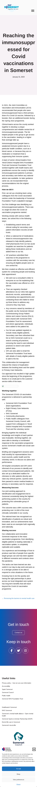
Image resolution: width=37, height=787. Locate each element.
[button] (34, 749)
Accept (18, 769)
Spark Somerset (7, 689)
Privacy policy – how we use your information (16, 683)
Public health (6, 695)
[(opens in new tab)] (18, 738)
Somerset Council (8, 692)
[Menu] (32, 10)
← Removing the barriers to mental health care (18, 598)
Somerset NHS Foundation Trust (12, 699)
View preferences (18, 779)
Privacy (19, 784)
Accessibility (6, 686)
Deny (18, 774)
